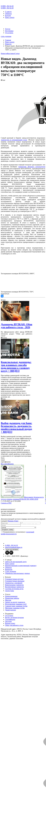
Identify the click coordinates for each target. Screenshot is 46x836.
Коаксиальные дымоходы (14, 585)
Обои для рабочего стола (14, 625)
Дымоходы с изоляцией (13, 583)
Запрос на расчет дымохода (15, 602)
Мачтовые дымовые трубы (15, 608)
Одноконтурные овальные (14, 581)
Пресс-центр (9, 17)
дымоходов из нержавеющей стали (14, 140)
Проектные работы (12, 598)
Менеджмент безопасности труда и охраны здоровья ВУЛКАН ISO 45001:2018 (22, 498)
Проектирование (11, 596)
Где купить (9, 33)
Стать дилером (10, 571)
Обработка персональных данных (17, 573)
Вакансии (8, 569)
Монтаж (8, 600)
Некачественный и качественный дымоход (20, 565)
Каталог (8, 15)
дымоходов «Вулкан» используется (31, 167)
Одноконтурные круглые (14, 579)
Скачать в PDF (6, 503)
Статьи (17, 53)
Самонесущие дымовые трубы (16, 606)
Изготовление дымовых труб (15, 604)
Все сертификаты (7, 464)
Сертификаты (10, 619)
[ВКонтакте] (2, 296)
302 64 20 (7, 6)
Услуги (7, 29)
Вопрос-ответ (10, 623)
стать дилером (6, 36)
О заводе (8, 12)
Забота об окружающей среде (16, 562)
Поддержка (9, 31)
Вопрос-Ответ (13, 521)
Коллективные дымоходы (14, 587)
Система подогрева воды (14, 589)
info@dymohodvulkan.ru (13, 547)
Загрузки (8, 621)
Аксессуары (9, 591)
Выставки (10, 53)
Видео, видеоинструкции (14, 617)
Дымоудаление (10, 610)
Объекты (8, 13)
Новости (4, 53)
